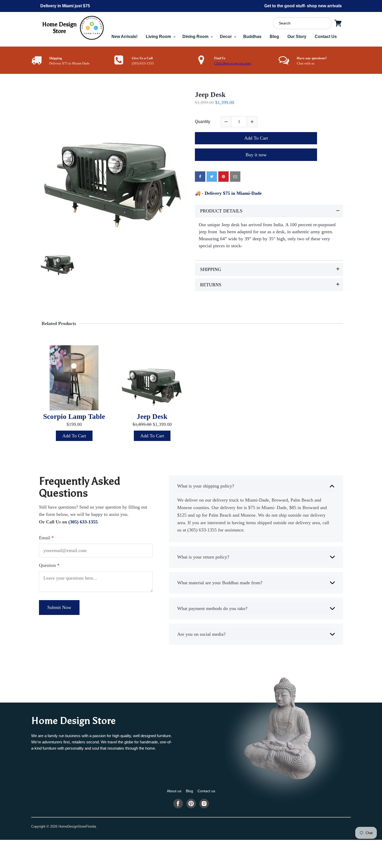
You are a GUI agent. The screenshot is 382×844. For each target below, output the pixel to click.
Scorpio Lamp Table (74, 416)
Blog (274, 36)
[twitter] (212, 176)
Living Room (159, 36)
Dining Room (195, 36)
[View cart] (338, 23)
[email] (235, 176)
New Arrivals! (124, 36)
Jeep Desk (210, 95)
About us (174, 791)
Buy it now (256, 154)
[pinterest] (223, 176)
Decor (226, 36)
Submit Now (59, 607)
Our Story (296, 36)
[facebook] (200, 176)
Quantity (202, 121)
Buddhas (252, 36)
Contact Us (326, 36)
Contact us (206, 791)
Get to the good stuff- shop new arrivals (303, 6)
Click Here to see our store (232, 63)
